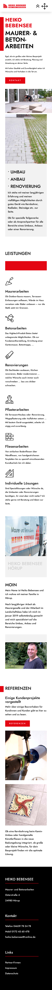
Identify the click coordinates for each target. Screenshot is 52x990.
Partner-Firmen (13, 962)
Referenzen (17, 723)
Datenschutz (11, 973)
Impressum (11, 968)
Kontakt (15, 80)
